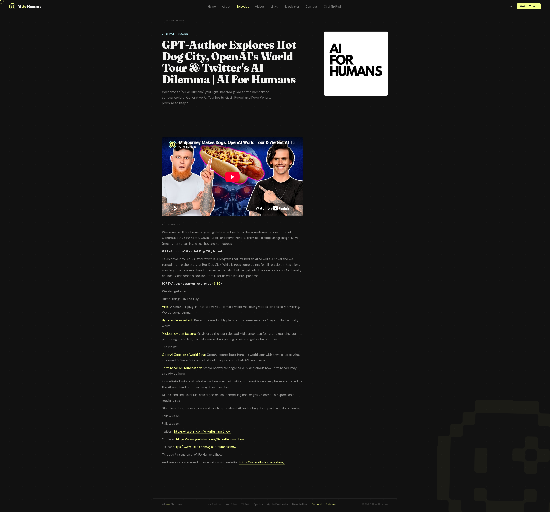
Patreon (331, 504)
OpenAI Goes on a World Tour (183, 355)
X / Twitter (215, 504)
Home (212, 6)
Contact (312, 6)
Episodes (243, 6)
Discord (317, 504)
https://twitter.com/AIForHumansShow (202, 431)
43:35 (216, 284)
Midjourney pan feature (179, 334)
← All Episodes (173, 20)
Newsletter (291, 6)
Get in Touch (529, 6)
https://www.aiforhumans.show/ (262, 462)
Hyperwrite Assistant (177, 320)
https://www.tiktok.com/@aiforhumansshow (204, 447)
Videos (260, 6)
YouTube (231, 504)
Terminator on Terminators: (182, 368)
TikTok (245, 504)
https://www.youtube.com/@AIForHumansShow (210, 439)
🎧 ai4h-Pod (332, 6)
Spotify (258, 504)
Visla (165, 307)
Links (274, 6)
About (226, 6)
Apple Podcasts (277, 504)
